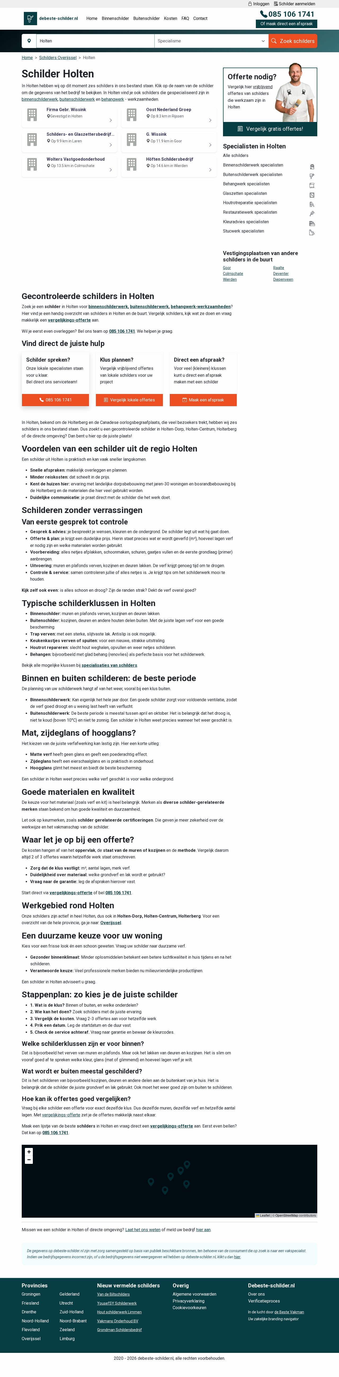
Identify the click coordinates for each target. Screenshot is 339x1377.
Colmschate (233, 273)
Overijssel (110, 922)
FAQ (185, 18)
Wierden (230, 279)
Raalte (278, 268)
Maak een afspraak (206, 399)
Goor (227, 268)
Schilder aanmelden (296, 3)
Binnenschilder (115, 18)
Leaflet (264, 1215)
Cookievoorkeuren (189, 1307)
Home (91, 18)
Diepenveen (283, 279)
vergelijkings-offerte (69, 320)
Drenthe (29, 1311)
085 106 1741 (292, 14)
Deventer (281, 273)
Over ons (256, 1294)
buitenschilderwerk (77, 99)
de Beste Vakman (289, 1312)
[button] (170, 1177)
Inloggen (260, 3)
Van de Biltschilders (113, 1294)
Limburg (67, 1338)
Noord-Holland (35, 1320)
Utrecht (66, 1303)
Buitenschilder (146, 18)
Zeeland (67, 1329)
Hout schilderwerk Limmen (119, 1312)
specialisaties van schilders (109, 665)
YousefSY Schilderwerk (117, 1303)
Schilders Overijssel (58, 57)
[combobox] (208, 41)
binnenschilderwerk (40, 99)
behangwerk (112, 99)
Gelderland (69, 1294)
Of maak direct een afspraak (287, 23)
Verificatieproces (264, 1301)
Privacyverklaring (188, 1301)
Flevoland (31, 1329)
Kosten (170, 18)
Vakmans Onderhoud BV (117, 1321)
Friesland (30, 1303)
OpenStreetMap (286, 1215)
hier (237, 1257)
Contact (200, 18)
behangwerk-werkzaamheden (201, 306)
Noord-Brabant (73, 1320)
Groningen (31, 1294)
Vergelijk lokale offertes (132, 399)
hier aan (203, 1229)
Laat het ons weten (142, 1229)
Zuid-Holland (71, 1311)
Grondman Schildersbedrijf (119, 1330)
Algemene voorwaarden (194, 1294)
